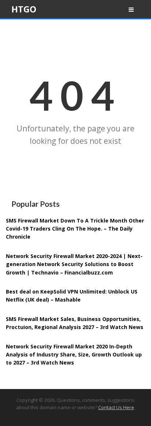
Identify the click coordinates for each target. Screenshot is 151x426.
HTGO (23, 9)
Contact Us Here (116, 407)
